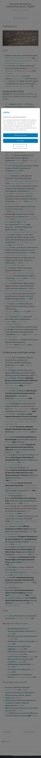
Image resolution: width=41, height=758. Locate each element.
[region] (20, 129)
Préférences (20, 146)
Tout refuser (20, 141)
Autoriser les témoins (20, 135)
